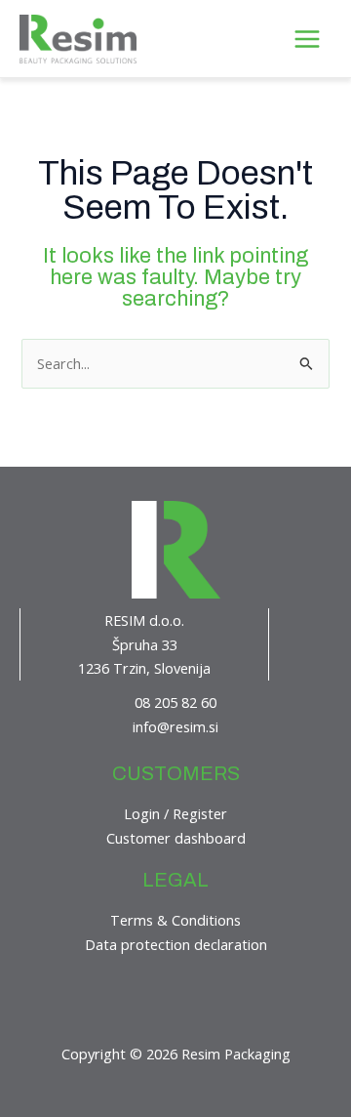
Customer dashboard (176, 838)
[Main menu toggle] (307, 38)
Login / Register (175, 813)
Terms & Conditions (175, 920)
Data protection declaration (176, 944)
